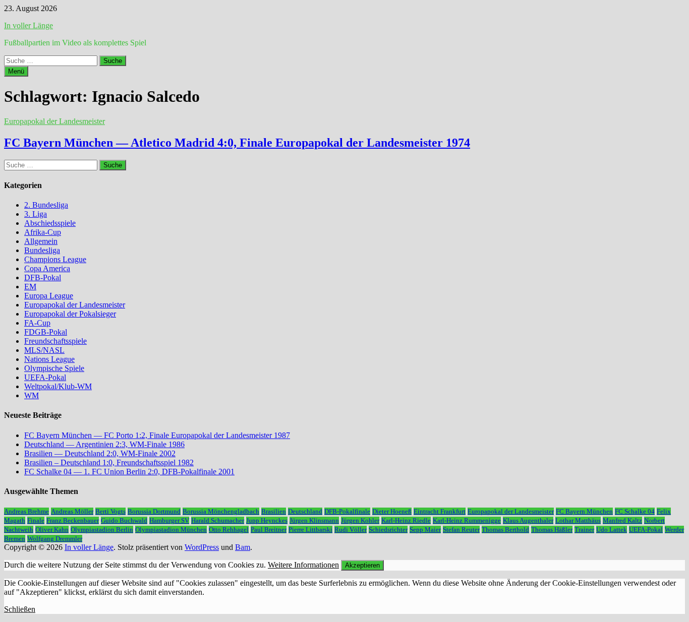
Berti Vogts (110, 511)
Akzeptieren (362, 565)
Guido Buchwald (124, 520)
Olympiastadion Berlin (102, 529)
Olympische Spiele (54, 368)
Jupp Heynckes (267, 520)
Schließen (19, 609)
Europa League (48, 295)
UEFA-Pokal (45, 377)
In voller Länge (28, 25)
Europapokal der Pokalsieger (70, 313)
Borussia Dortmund (154, 511)
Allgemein (41, 241)
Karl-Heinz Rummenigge (467, 520)
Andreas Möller (72, 511)
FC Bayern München (584, 511)
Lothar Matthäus (578, 520)
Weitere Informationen (303, 565)
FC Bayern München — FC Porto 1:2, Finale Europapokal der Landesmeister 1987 (157, 435)
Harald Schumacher (217, 520)
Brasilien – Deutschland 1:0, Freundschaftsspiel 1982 (109, 462)
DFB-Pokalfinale (347, 511)
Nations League (49, 359)
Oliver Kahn (52, 529)
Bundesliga (42, 250)
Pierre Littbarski (310, 529)
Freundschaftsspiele (55, 341)
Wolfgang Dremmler (54, 538)
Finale (35, 520)
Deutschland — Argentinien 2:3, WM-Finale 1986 (104, 444)
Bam (242, 547)
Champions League (55, 259)
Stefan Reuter (461, 529)
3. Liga (35, 214)
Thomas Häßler (551, 529)
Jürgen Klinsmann (314, 520)
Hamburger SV (169, 520)
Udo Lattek (611, 529)
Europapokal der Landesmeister (54, 121)
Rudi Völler (350, 529)
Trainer (584, 529)
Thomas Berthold (505, 529)
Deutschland (305, 511)
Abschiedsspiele (50, 223)
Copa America (47, 268)
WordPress (202, 547)
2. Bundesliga (46, 205)
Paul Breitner (268, 529)
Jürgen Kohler (360, 520)
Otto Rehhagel (229, 529)
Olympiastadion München (171, 529)
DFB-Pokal (42, 277)
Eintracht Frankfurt (440, 511)
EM (30, 286)
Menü (16, 71)
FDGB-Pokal (45, 332)
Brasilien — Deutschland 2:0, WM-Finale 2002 (100, 453)
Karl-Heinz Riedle (406, 520)
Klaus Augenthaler (528, 520)
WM (31, 395)
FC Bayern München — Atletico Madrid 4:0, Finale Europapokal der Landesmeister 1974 (237, 142)
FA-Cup (37, 323)
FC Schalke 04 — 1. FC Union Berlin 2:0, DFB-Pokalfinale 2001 (129, 471)
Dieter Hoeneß (392, 511)
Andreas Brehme (26, 511)
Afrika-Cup (42, 232)
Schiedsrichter (388, 529)
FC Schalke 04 (635, 511)
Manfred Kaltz (622, 520)
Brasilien (273, 511)
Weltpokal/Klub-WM (58, 386)
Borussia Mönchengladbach (221, 511)
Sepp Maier (425, 529)
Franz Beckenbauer (72, 520)
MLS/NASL (44, 350)
